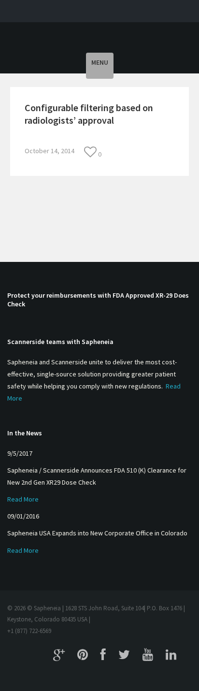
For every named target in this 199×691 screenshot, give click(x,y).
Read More (23, 499)
